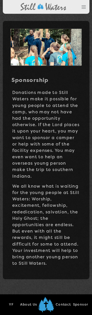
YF (11, 304)
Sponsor (80, 304)
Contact (63, 304)
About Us (28, 304)
